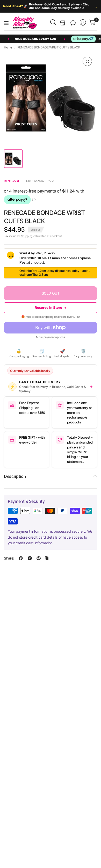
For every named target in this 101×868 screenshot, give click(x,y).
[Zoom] (87, 61)
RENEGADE (12, 181)
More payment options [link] (50, 337)
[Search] (53, 22)
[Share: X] (29, 558)
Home (8, 47)
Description (15, 476)
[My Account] (83, 22)
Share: (9, 558)
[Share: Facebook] (20, 558)
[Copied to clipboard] (46, 558)
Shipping (27, 236)
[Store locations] (62, 23)
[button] (73, 23)
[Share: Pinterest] (38, 558)
